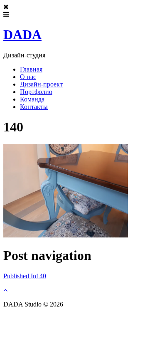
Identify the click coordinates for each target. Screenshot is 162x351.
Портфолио (36, 91)
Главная (31, 69)
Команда (32, 99)
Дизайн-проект (41, 84)
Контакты (34, 106)
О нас (28, 76)
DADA (22, 34)
